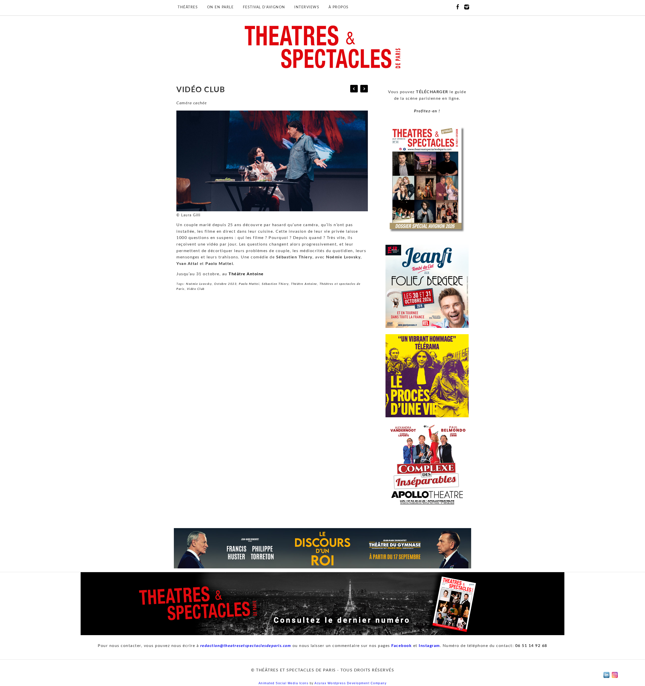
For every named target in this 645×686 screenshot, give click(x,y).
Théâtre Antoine (246, 274)
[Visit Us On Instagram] (614, 679)
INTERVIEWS (306, 7)
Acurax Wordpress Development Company (350, 683)
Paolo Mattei (249, 283)
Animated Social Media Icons (284, 683)
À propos (339, 7)
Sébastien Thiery (275, 283)
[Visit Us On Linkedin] (606, 679)
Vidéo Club (196, 288)
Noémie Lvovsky (199, 283)
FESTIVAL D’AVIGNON (264, 7)
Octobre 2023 (225, 283)
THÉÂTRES (188, 7)
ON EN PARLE (220, 7)
